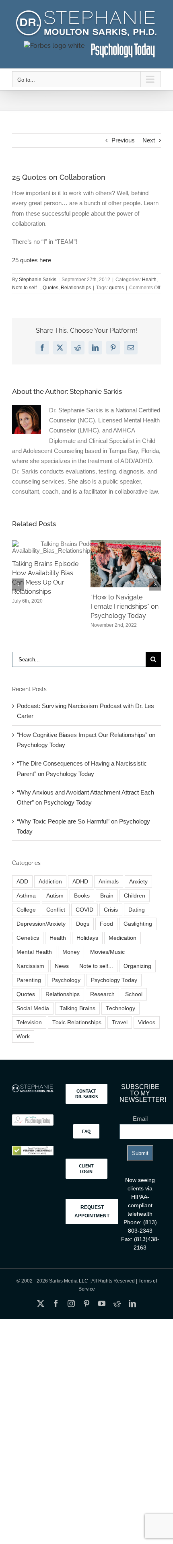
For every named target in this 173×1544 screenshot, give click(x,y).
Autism (55, 905)
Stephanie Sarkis (37, 279)
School (133, 1003)
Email (140, 1127)
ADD (22, 890)
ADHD (80, 890)
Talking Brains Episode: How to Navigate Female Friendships (51, 599)
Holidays (87, 947)
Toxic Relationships (76, 1032)
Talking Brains (77, 1018)
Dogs (82, 933)
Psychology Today (114, 989)
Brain (106, 905)
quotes (116, 287)
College (26, 919)
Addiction (50, 890)
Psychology (65, 989)
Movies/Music (107, 961)
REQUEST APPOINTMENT (91, 1220)
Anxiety (138, 890)
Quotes (50, 287)
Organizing (137, 975)
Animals (109, 890)
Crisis (111, 919)
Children (134, 905)
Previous (123, 140)
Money (71, 961)
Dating (136, 919)
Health (149, 279)
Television (29, 1032)
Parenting (28, 989)
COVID (84, 919)
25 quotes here (31, 260)
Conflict (55, 919)
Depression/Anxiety (41, 933)
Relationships (76, 287)
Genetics (27, 947)
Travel (120, 1032)
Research (102, 1003)
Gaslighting (138, 933)
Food (106, 933)
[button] (18, 589)
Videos (146, 1032)
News (62, 975)
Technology (120, 1018)
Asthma (26, 905)
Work (23, 1046)
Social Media (32, 1018)
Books (82, 905)
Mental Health (34, 961)
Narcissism (30, 975)
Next (148, 140)
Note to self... (26, 287)
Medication (122, 947)
